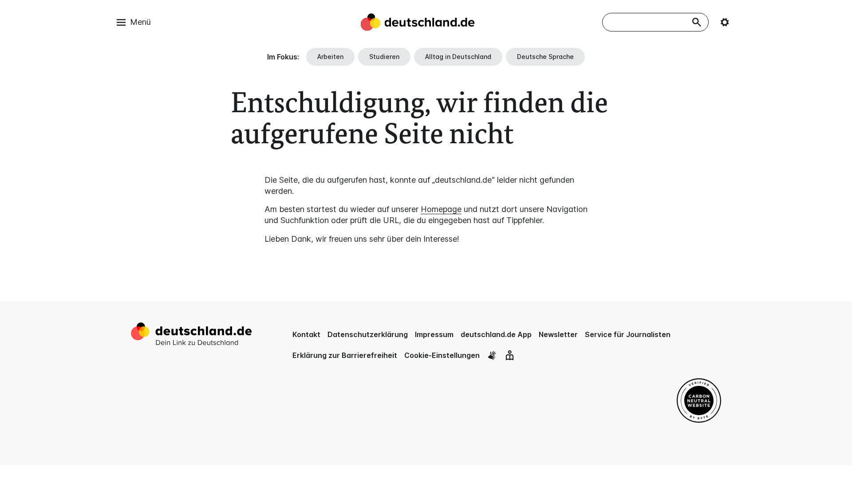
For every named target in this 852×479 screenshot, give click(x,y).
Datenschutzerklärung (367, 334)
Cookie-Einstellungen (442, 355)
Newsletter (558, 334)
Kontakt (306, 334)
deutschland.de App (496, 334)
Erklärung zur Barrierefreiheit (344, 355)
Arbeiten (330, 56)
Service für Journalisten (628, 334)
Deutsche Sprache (545, 56)
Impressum (434, 334)
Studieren (384, 56)
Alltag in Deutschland (458, 56)
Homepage (441, 209)
